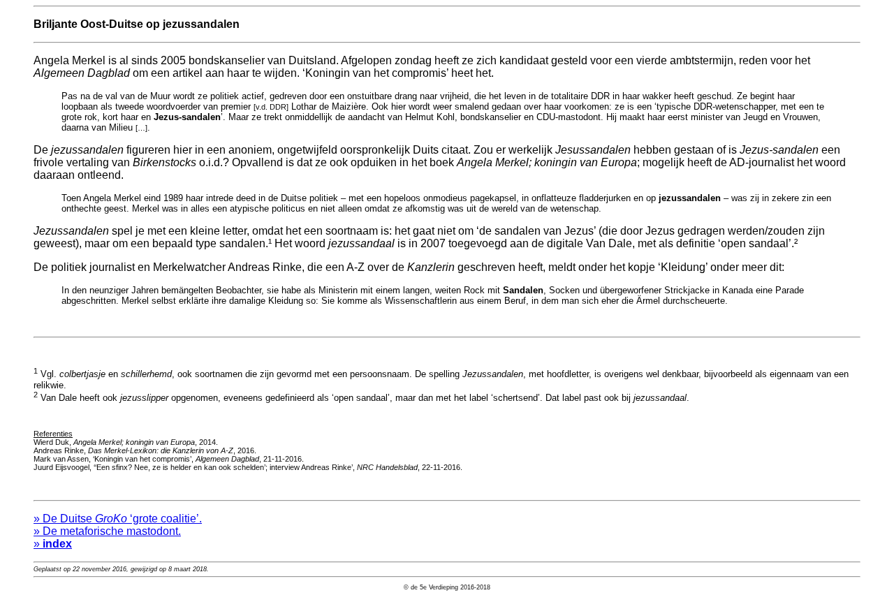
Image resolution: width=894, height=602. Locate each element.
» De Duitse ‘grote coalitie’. (118, 518)
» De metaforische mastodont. (107, 531)
